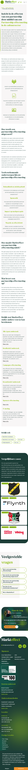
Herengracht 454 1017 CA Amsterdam (7, 727)
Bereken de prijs (10, 627)
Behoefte (7, 690)
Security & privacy (20, 659)
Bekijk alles (4, 694)
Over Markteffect (6, 655)
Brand (5, 688)
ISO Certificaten (5, 659)
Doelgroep (7, 692)
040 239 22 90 (5, 722)
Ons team (20, 439)
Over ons (16, 442)
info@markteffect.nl (8, 645)
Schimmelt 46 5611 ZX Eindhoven (6, 718)
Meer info (5, 344)
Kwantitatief (8, 704)
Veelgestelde (7, 657)
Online (6, 706)
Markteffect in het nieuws (8, 439)
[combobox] (25, 2)
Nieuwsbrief (18, 657)
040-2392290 (17, 615)
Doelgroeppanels (6, 442)
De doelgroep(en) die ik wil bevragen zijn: (15, 620)
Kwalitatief (7, 702)
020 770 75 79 (5, 731)
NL (24, 2)
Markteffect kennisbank (7, 436)
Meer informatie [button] (6, 764)
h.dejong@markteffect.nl (20, 617)
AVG (16, 655)
